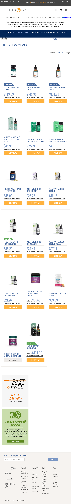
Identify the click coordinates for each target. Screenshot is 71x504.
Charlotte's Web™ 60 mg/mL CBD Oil (34, 347)
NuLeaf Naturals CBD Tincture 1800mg (56, 243)
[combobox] (37, 10)
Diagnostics (45, 493)
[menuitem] (8, 17)
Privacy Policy (44, 475)
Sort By (55, 39)
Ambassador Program (35, 487)
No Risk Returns (23, 482)
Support (44, 472)
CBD (54, 479)
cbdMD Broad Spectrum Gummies (57, 294)
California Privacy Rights (45, 481)
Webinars (55, 487)
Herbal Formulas (55, 475)
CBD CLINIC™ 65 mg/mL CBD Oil (34, 88)
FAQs (43, 486)
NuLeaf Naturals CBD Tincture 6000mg (11, 243)
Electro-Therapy (55, 483)
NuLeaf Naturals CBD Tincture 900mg (11, 294)
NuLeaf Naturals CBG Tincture (56, 190)
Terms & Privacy (20, 500)
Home (33, 472)
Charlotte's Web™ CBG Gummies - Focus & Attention (34, 293)
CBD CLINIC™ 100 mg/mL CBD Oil (57, 88)
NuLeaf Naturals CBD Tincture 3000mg (34, 243)
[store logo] (17, 10)
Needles (55, 472)
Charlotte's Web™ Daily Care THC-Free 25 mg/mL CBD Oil (12, 139)
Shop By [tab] (4, 39)
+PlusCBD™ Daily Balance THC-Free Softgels (12, 190)
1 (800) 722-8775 (65, 1)
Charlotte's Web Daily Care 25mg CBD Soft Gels (58, 140)
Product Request (34, 483)
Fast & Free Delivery (24, 477)
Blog (54, 468)
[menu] (35, 18)
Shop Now (13, 101)
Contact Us (35, 491)
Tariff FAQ (24, 492)
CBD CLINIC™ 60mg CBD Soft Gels (11, 88)
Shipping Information (24, 473)
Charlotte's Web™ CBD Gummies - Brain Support (12, 355)
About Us (34, 475)
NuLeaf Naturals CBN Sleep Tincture (34, 190)
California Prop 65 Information (24, 487)
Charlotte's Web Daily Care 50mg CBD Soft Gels (35, 140)
